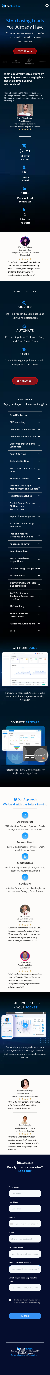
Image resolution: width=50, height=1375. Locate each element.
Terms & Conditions (19, 1355)
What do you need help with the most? (23, 1279)
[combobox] (12, 1223)
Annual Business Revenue (20, 1262)
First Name (14, 1187)
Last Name (14, 1202)
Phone (12, 1217)
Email (12, 1232)
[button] (47, 6)
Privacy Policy (33, 1355)
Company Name (16, 1247)
